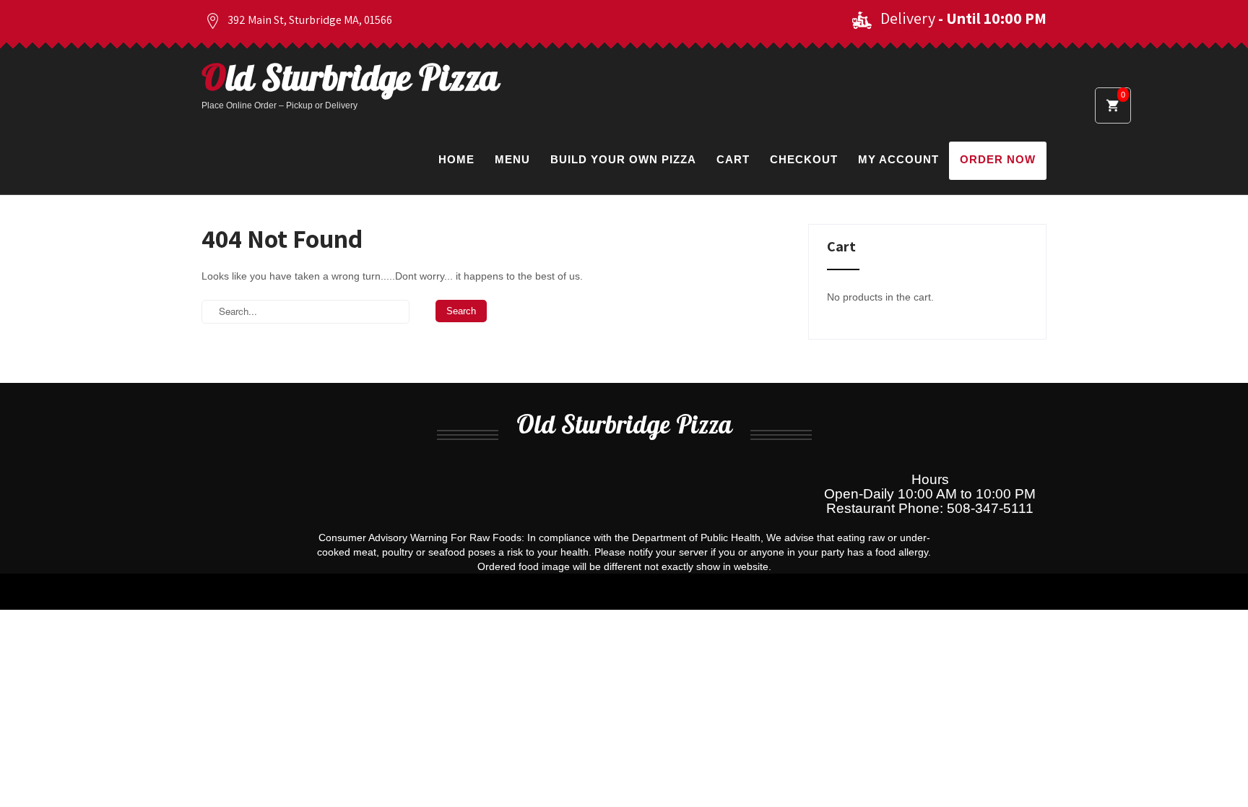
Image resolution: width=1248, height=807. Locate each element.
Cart (733, 159)
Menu (512, 159)
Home (456, 159)
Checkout (804, 159)
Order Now (998, 159)
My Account (898, 159)
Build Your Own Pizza (623, 159)
